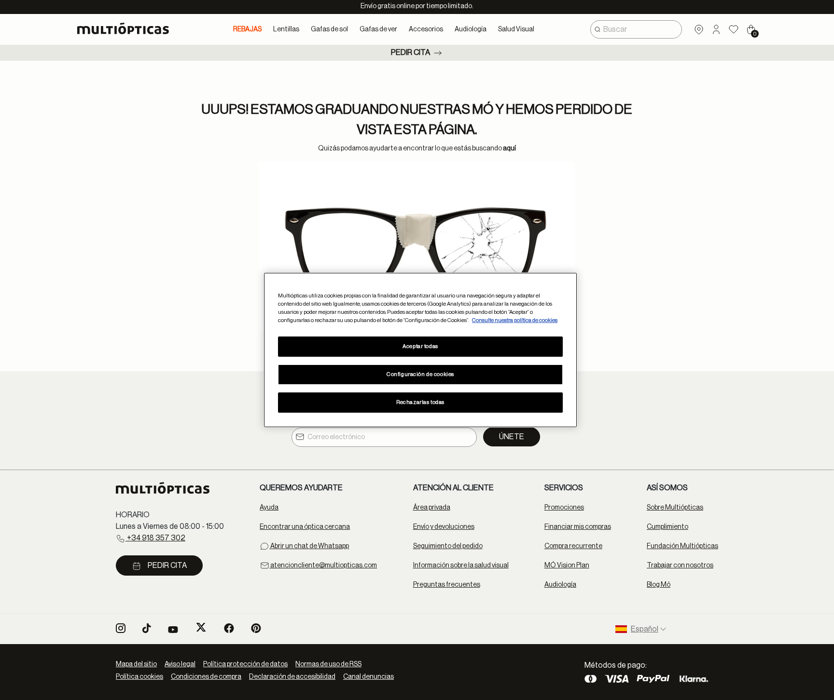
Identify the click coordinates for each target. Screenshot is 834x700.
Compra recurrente (573, 546)
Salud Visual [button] (516, 29)
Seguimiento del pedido (448, 546)
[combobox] (636, 29)
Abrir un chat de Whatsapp (309, 546)
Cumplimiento (667, 527)
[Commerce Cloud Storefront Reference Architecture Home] (127, 28)
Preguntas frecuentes (446, 584)
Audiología (560, 584)
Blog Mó (658, 584)
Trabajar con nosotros (680, 565)
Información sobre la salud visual (461, 565)
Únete (511, 437)
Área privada (431, 507)
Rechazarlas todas (420, 402)
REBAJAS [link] (247, 29)
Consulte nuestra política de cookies (514, 320)
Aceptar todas (420, 346)
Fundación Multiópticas (682, 546)
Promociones (564, 507)
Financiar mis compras (577, 527)
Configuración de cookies (420, 374)
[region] (420, 350)
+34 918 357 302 (155, 538)
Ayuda (269, 507)
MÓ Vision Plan (566, 565)
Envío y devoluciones (443, 527)
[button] (716, 29)
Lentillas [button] (286, 29)
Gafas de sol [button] (329, 29)
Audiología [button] (470, 29)
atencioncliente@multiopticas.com (323, 565)
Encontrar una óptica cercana (305, 527)
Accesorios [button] (426, 29)
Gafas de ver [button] (378, 29)
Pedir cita (410, 52)
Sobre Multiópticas (675, 507)
